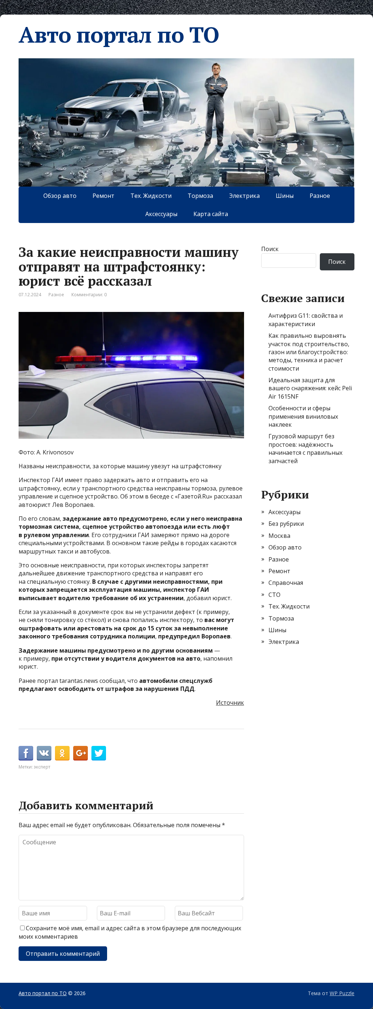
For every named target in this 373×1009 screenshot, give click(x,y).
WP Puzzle (342, 993)
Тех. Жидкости (151, 196)
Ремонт (103, 196)
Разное (320, 196)
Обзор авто (59, 196)
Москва (279, 536)
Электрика (244, 196)
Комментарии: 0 (89, 295)
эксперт (42, 767)
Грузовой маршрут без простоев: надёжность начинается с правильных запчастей (305, 448)
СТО (274, 595)
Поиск (270, 249)
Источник (230, 703)
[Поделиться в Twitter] (98, 753)
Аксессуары (161, 214)
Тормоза (200, 196)
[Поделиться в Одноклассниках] (62, 753)
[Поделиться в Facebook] (26, 753)
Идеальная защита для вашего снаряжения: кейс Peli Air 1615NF (310, 388)
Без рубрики (286, 524)
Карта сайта (210, 214)
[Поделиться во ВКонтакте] (44, 753)
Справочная (285, 583)
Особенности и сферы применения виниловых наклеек (303, 416)
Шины (285, 196)
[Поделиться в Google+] (80, 753)
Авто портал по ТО (119, 35)
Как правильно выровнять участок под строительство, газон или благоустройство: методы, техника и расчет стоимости (308, 352)
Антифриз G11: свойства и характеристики (305, 320)
